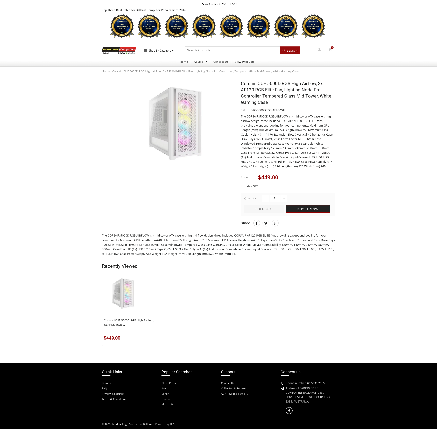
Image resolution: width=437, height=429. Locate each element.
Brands (106, 383)
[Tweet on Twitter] (266, 223)
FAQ (104, 388)
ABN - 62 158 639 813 (234, 393)
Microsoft (167, 404)
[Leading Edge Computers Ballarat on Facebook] (289, 410)
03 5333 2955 (316, 383)
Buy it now (307, 209)
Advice (199, 61)
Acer (164, 388)
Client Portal (169, 383)
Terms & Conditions (114, 399)
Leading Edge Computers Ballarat (132, 424)
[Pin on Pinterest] (275, 223)
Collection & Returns (233, 388)
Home (184, 61)
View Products (245, 61)
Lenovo (166, 399)
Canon (165, 393)
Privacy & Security (113, 393)
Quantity (250, 198)
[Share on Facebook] (256, 223)
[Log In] (319, 50)
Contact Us (221, 61)
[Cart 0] (330, 50)
